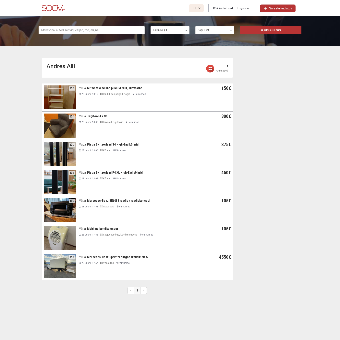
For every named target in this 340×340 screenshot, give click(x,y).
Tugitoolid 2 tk (97, 116)
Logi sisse (243, 8)
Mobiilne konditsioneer (102, 229)
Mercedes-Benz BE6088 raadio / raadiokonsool (118, 201)
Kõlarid (107, 150)
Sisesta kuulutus (280, 8)
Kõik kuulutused (223, 8)
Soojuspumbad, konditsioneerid (120, 234)
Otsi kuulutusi (272, 30)
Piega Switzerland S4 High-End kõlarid (113, 144)
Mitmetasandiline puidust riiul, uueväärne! (115, 88)
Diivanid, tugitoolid (113, 122)
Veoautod (108, 263)
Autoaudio (108, 206)
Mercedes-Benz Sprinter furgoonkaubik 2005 (117, 257)
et (195, 8)
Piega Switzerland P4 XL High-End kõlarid (115, 172)
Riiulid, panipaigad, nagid (116, 94)
